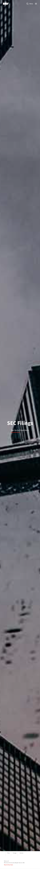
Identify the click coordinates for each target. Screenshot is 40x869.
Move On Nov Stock (8, 865)
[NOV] (6, 3)
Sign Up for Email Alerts (20, 430)
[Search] (27, 3)
